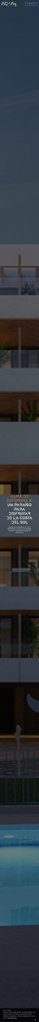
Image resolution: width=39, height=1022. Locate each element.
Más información (12, 1018)
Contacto (31, 4)
